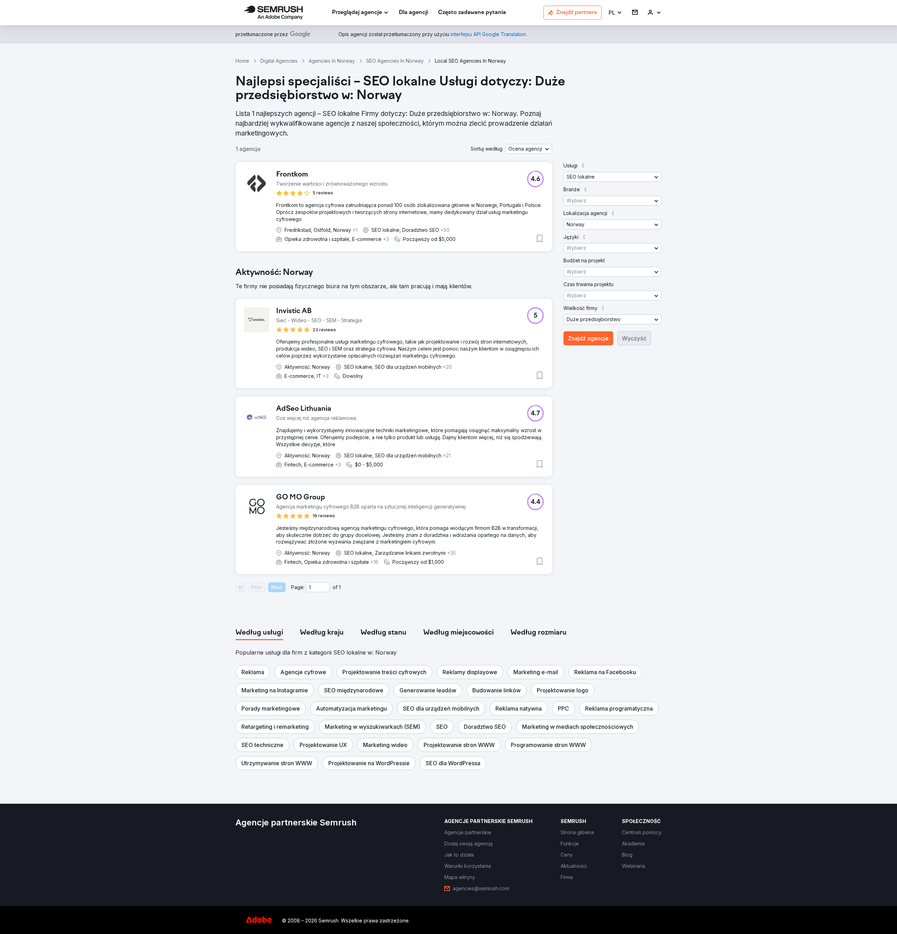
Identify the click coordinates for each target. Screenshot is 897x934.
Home (242, 61)
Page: (297, 587)
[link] (413, 12)
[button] (615, 12)
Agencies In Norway (332, 61)
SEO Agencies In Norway (395, 61)
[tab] (259, 633)
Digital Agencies (278, 61)
